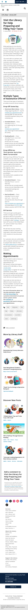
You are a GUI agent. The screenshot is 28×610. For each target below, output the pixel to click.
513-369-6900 (9, 581)
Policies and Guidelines (11, 536)
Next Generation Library (9, 544)
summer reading (7, 441)
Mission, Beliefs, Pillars (11, 542)
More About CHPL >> (11, 554)
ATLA (6, 563)
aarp (8, 307)
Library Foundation (10, 561)
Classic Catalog (9, 521)
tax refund (17, 315)
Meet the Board (9, 540)
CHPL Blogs (4, 14)
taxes (6, 319)
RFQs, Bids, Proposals (11, 547)
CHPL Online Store (10, 552)
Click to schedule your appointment (14, 203)
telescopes (19, 461)
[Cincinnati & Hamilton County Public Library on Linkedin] (21, 501)
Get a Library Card (10, 514)
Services (14, 461)
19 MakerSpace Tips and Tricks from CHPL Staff (12, 417)
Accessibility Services (10, 526)
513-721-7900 (18, 205)
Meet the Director (10, 538)
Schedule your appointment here (13, 112)
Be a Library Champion (11, 567)
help (6, 311)
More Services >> (10, 528)
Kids (8, 439)
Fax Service (8, 519)
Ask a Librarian (9, 512)
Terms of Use (8, 596)
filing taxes (15, 307)
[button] (2, 1)
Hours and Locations (10, 510)
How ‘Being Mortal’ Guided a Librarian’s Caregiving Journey (12, 368)
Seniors (9, 420)
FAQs (6, 524)
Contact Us (13, 586)
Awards (7, 534)
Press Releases (9, 550)
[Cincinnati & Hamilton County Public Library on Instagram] (14, 501)
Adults (4, 420)
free (22, 307)
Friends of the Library (11, 559)
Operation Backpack (8, 391)
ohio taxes (19, 311)
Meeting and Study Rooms (10, 516)
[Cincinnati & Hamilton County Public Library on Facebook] (7, 501)
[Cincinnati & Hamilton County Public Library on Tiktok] (7, 505)
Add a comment (10, 328)
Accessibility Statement (14, 598)
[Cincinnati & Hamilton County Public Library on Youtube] (17, 501)
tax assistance (8, 315)
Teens (16, 439)
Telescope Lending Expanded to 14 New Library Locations (13, 458)
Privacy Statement (18, 596)
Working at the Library (11, 548)
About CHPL (8, 532)
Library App (8, 523)
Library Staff (12, 14)
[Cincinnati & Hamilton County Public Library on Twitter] (10, 501)
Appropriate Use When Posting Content (12, 486)
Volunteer (7, 565)
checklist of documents (8, 300)
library (11, 311)
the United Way (11, 294)
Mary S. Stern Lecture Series (10, 371)
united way (13, 319)
